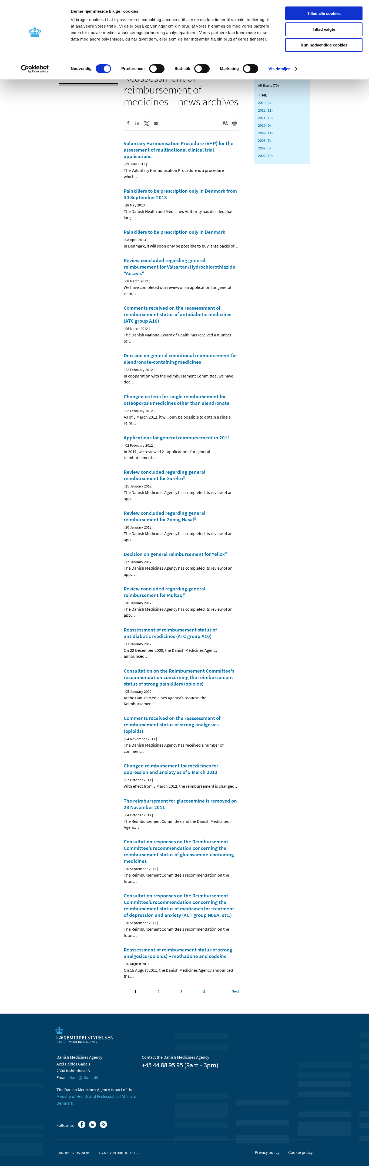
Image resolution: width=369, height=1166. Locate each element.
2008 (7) (264, 140)
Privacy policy (267, 1152)
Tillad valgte (324, 29)
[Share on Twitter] (146, 123)
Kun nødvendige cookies (324, 45)
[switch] (157, 68)
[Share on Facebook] (128, 123)
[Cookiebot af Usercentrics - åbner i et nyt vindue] (35, 69)
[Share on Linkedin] (137, 123)
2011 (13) (265, 117)
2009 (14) (265, 133)
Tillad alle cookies (324, 13)
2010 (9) (264, 125)
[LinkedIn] (93, 1127)
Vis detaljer (279, 68)
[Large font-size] (225, 123)
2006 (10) (265, 155)
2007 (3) (264, 148)
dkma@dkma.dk (83, 1077)
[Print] (234, 123)
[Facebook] (82, 1127)
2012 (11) (265, 110)
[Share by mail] (155, 123)
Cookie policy (300, 1152)
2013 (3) (264, 102)
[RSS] (104, 1127)
